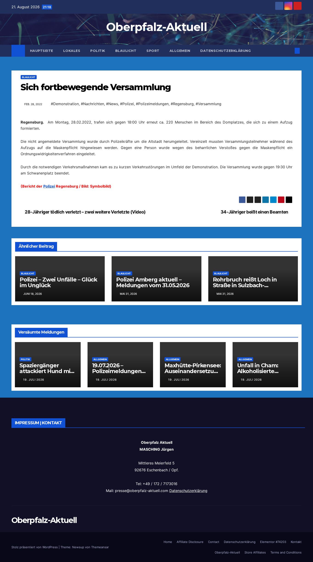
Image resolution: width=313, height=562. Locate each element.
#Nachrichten (92, 103)
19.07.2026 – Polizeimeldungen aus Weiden (117, 518)
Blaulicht (126, 51)
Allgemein (180, 51)
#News (112, 103)
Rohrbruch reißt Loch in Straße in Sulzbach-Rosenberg (245, 432)
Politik (97, 51)
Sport (152, 51)
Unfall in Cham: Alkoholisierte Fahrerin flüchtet (260, 518)
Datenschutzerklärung (225, 51)
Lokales (71, 51)
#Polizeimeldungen (152, 103)
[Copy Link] (156, 152)
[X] (156, 167)
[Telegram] (156, 174)
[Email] (156, 122)
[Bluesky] (156, 130)
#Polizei (127, 103)
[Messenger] (156, 181)
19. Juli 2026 (33, 526)
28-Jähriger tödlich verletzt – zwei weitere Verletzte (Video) (85, 359)
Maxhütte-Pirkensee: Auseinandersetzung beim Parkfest (193, 518)
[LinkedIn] (156, 145)
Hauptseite (41, 51)
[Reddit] (156, 159)
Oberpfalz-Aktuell (156, 27)
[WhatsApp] (156, 137)
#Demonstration (65, 103)
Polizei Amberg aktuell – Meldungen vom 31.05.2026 (152, 429)
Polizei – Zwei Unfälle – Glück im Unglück (58, 429)
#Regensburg (182, 103)
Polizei (49, 259)
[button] (289, 50)
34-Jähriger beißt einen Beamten (255, 359)
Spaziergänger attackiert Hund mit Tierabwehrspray (45, 518)
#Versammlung (208, 103)
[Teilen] (156, 189)
